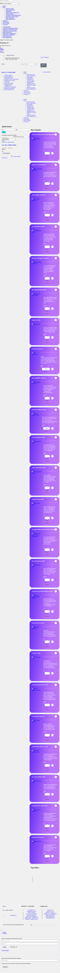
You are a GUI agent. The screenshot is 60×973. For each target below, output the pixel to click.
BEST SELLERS (10, 17)
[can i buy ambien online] (8, 142)
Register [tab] (5, 933)
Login (4, 947)
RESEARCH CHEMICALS (12, 12)
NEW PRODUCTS (10, 19)
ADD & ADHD (9, 14)
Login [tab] (4, 932)
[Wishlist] (52, 153)
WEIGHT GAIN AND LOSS (10, 29)
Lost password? (5, 950)
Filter (4, 132)
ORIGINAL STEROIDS (9, 34)
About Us (5, 20)
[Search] (36, 64)
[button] (0, 47)
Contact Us (5, 24)
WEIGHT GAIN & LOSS (12, 16)
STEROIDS (9, 11)
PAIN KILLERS (10, 8)
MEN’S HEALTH (10, 10)
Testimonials (6, 21)
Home (4, 6)
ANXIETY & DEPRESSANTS (13, 15)
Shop (4, 7)
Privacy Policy (6, 23)
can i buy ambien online (9, 145)
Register (5, 967)
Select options (47, 153)
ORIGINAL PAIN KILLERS (10, 31)
